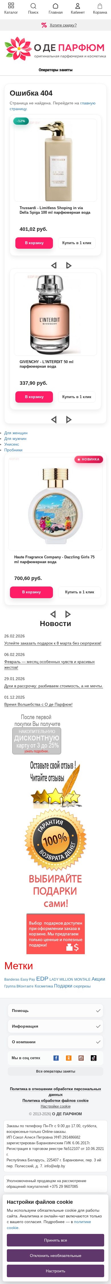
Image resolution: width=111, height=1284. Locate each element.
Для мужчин (15, 438)
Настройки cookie (56, 1106)
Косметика (44, 986)
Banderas (11, 979)
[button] (57, 422)
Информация (25, 1026)
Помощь (20, 1010)
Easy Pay (27, 979)
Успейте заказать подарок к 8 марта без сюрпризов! (52, 643)
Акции (98, 979)
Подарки (63, 985)
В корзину (34, 243)
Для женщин (16, 433)
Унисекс (11, 444)
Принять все (55, 1240)
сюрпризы (82, 986)
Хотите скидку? (63, 25)
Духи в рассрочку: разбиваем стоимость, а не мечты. (53, 686)
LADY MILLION (61, 979)
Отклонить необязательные (55, 1255)
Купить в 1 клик (76, 243)
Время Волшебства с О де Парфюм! (38, 704)
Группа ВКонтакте (19, 986)
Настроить (55, 1271)
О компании (24, 1042)
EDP (42, 978)
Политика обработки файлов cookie (55, 1100)
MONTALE (82, 979)
